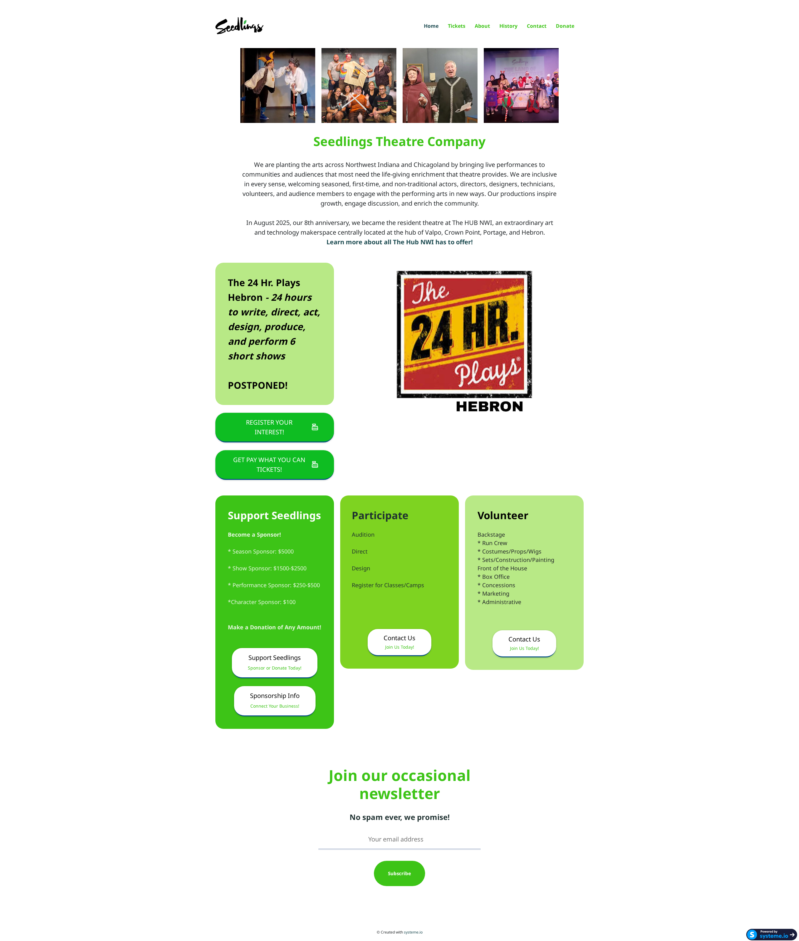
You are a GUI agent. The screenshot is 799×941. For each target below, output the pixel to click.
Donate (565, 26)
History (508, 26)
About (482, 26)
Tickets (456, 26)
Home (431, 26)
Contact (537, 26)
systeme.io (413, 932)
